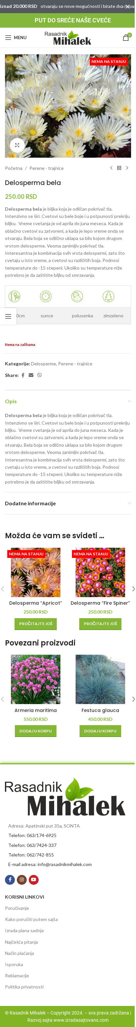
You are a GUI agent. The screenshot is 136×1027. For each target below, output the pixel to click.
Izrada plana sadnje (24, 930)
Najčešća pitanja (21, 942)
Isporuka (14, 964)
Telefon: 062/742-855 (31, 854)
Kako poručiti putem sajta (31, 919)
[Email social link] (31, 375)
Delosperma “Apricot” (35, 603)
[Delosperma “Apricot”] (35, 572)
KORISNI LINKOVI (24, 897)
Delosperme (43, 363)
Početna (13, 168)
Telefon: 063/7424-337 (32, 845)
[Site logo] (68, 37)
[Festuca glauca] (100, 679)
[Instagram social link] (22, 880)
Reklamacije (17, 975)
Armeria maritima (36, 710)
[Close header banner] (127, 6)
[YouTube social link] (34, 880)
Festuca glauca (100, 710)
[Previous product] (111, 168)
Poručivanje (17, 908)
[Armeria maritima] (35, 679)
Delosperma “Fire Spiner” (100, 603)
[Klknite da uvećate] (17, 145)
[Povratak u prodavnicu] (119, 168)
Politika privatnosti (24, 986)
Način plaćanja (19, 953)
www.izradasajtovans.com (81, 1020)
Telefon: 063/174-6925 (32, 835)
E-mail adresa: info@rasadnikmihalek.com (50, 864)
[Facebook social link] (23, 375)
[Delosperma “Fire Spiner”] (100, 572)
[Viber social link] (39, 375)
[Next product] (127, 168)
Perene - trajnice (46, 168)
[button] (35, 731)
